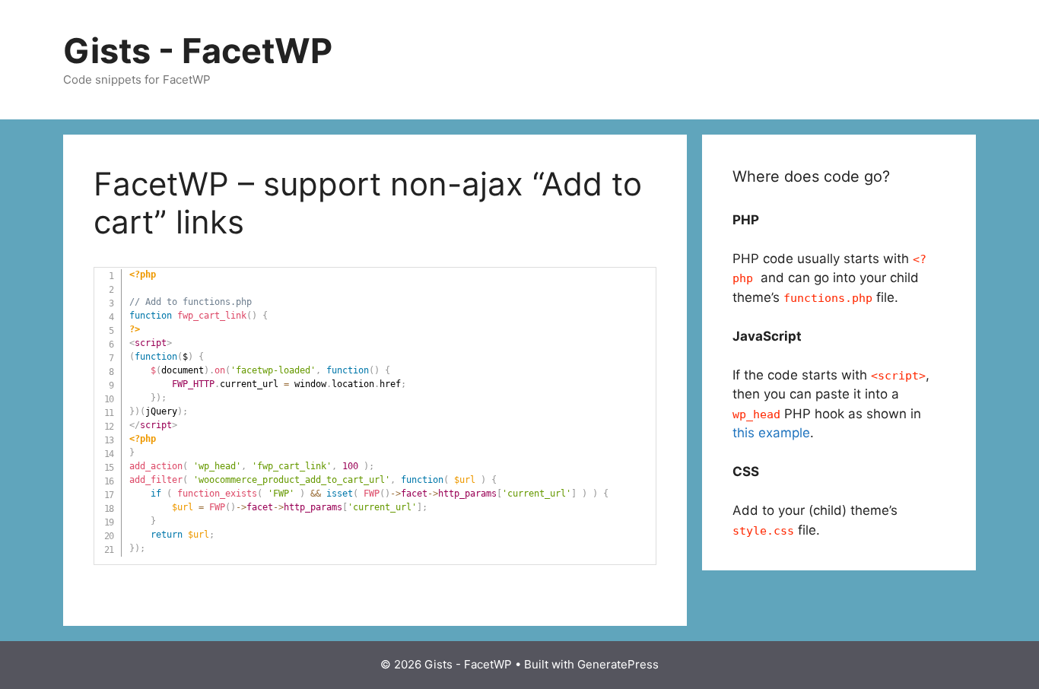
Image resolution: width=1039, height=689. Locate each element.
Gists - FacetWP (197, 50)
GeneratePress (618, 664)
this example (771, 432)
